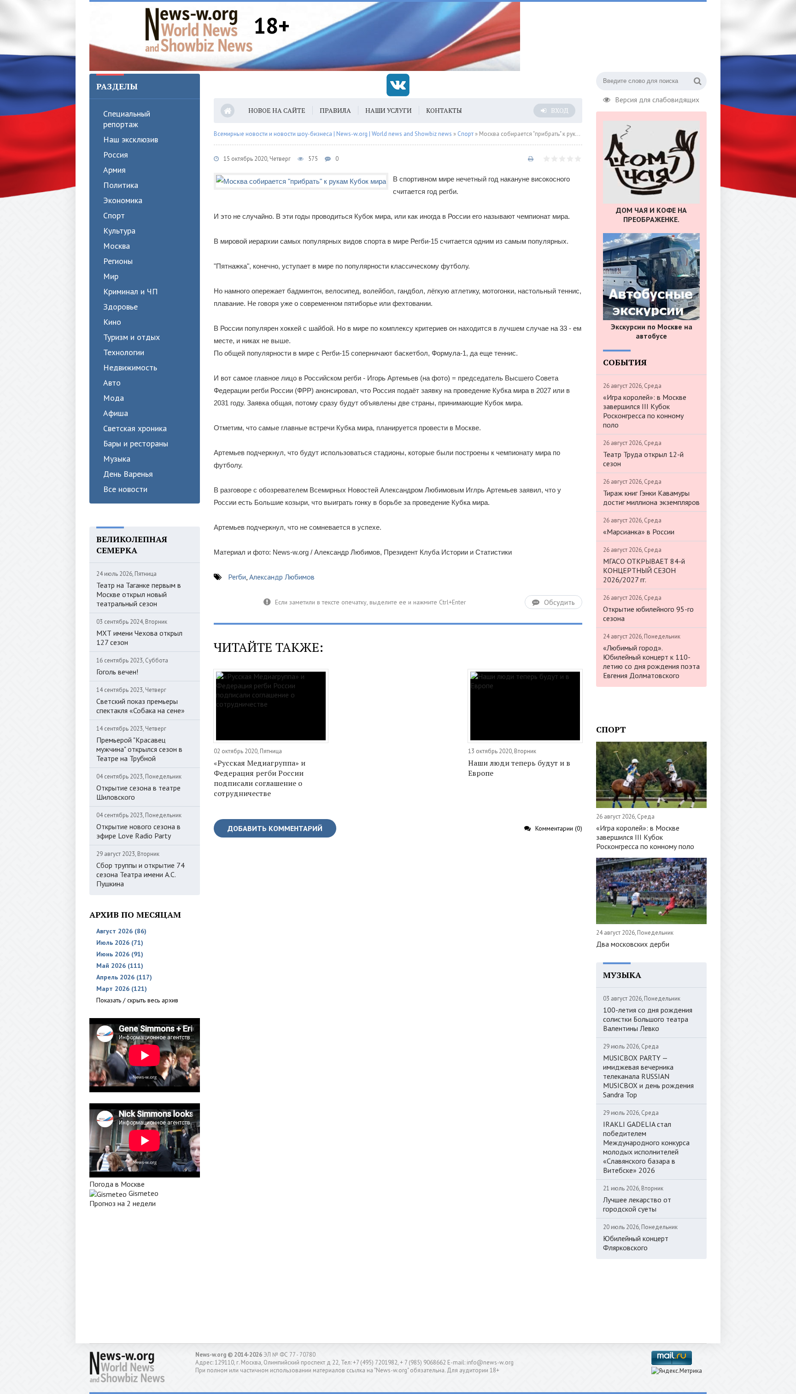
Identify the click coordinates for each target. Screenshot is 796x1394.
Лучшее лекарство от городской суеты (637, 1204)
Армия (114, 169)
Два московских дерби (632, 944)
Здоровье (120, 306)
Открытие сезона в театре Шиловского (138, 792)
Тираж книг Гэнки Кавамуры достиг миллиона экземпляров (651, 497)
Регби (237, 576)
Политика (120, 185)
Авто (112, 382)
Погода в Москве (117, 1184)
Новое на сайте (276, 110)
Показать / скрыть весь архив (137, 1000)
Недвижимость (130, 367)
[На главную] (199, 29)
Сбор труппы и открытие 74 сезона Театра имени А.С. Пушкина (140, 874)
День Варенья (128, 474)
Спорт (114, 215)
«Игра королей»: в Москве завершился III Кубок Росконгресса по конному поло (644, 410)
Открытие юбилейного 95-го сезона (648, 613)
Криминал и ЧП (130, 291)
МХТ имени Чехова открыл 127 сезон (139, 637)
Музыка (116, 458)
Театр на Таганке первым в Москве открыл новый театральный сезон (138, 594)
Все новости (125, 489)
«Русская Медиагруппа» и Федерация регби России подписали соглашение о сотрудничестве (259, 778)
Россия (115, 154)
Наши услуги (388, 110)
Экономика (122, 200)
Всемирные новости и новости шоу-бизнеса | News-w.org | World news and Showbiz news (333, 134)
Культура (119, 230)
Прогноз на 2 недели (122, 1203)
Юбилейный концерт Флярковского (635, 1243)
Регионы (118, 261)
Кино (112, 321)
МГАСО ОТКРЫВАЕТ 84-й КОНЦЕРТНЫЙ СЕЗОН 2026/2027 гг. (644, 570)
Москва (116, 245)
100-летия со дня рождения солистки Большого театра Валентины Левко (647, 1019)
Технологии (123, 352)
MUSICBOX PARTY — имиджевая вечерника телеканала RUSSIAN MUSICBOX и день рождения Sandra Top (648, 1076)
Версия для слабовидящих (657, 98)
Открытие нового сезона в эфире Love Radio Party (138, 831)
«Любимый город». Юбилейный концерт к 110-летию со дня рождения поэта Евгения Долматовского (651, 661)
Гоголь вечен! (117, 671)
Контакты (444, 110)
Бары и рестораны (135, 443)
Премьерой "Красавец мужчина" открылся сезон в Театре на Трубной (139, 749)
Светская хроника (135, 428)
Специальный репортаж (126, 118)
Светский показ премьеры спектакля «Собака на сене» (140, 706)
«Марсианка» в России (638, 531)
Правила (335, 110)
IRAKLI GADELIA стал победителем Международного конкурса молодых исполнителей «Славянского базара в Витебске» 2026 (646, 1147)
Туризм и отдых (131, 337)
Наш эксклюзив (130, 139)
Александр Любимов (282, 576)
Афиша (115, 413)
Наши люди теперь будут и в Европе (519, 768)
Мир (110, 276)
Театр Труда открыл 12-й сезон (643, 459)
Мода (113, 397)
